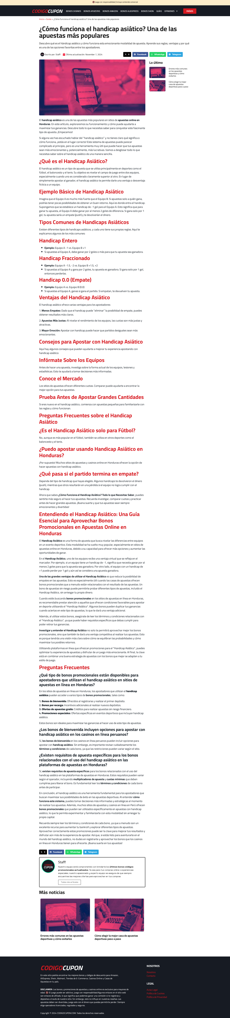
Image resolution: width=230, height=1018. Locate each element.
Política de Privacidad (157, 997)
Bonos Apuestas (92, 11)
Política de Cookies (156, 993)
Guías (159, 11)
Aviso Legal (152, 990)
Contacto (151, 976)
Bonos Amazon (110, 11)
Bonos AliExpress (129, 11)
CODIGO (47, 11)
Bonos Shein (147, 11)
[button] (127, 54)
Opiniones (169, 11)
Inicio (41, 19)
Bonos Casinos (73, 11)
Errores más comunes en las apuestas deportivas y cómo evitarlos (62, 937)
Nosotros (151, 972)
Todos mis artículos (69, 882)
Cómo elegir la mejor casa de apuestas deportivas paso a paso (116, 937)
